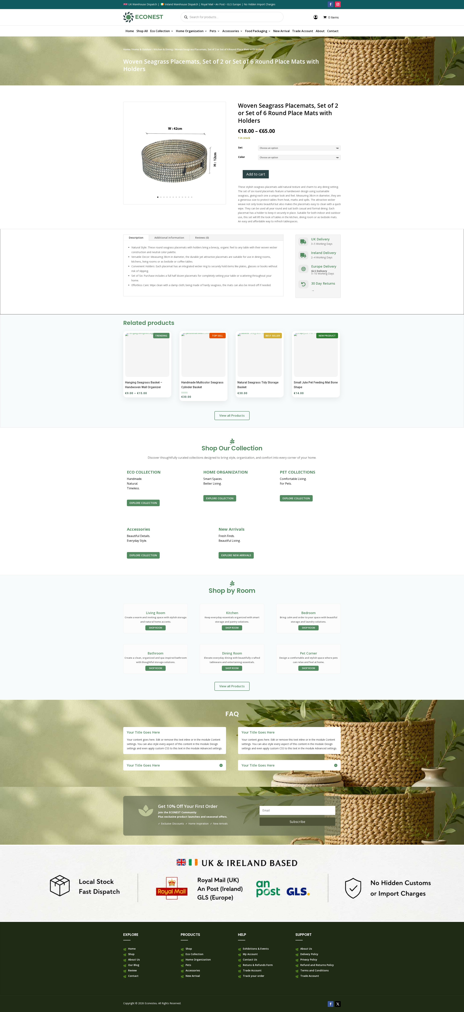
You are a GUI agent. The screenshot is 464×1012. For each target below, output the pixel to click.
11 (188, 197)
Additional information (169, 237)
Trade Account (302, 31)
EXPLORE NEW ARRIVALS (236, 555)
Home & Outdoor (142, 49)
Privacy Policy (308, 959)
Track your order (253, 976)
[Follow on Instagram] (338, 4)
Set (240, 147)
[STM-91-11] (174, 203)
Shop (131, 954)
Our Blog (133, 965)
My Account (250, 954)
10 (185, 197)
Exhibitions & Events (256, 948)
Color (241, 157)
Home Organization (190, 31)
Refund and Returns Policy (317, 965)
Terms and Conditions (314, 970)
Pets (213, 31)
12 (191, 197)
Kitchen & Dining (163, 49)
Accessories (230, 31)
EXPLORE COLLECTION (143, 503)
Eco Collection (160, 31)
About (320, 31)
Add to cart (255, 174)
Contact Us (250, 959)
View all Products (232, 415)
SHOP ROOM (155, 627)
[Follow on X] (338, 1004)
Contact (333, 31)
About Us (134, 959)
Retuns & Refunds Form (258, 965)
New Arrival (281, 31)
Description (136, 237)
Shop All (142, 31)
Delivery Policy (309, 954)
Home (130, 31)
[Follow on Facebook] (331, 4)
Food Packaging (256, 31)
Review (132, 970)
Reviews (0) (202, 237)
